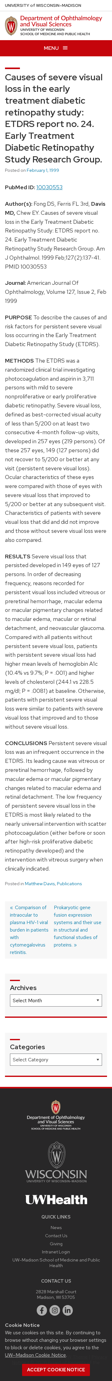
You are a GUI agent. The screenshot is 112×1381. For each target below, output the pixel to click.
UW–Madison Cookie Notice (35, 1355)
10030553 (49, 187)
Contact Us (56, 1235)
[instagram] (54, 1310)
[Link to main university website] (56, 1183)
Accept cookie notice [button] (56, 1370)
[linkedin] (68, 1310)
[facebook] (42, 1310)
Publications (69, 884)
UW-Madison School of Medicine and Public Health (56, 1262)
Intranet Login (56, 1252)
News (56, 1227)
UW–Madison (43, 5)
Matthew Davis (40, 884)
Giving (56, 1244)
